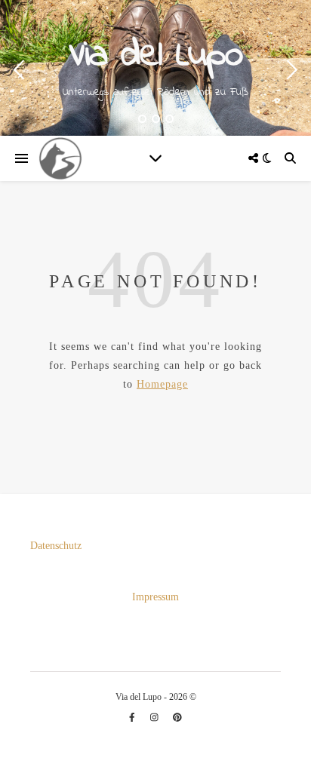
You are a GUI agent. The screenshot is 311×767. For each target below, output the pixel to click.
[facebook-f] (133, 718)
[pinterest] (177, 718)
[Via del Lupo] (60, 158)
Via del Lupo (155, 56)
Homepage (162, 384)
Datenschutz (56, 545)
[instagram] (155, 718)
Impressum (155, 597)
